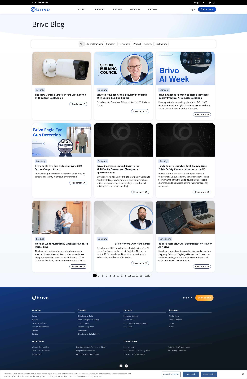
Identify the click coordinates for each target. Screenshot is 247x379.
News (171, 327)
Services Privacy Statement (134, 354)
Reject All (191, 374)
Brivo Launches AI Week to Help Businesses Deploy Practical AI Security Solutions (183, 96)
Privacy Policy (128, 347)
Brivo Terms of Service (41, 350)
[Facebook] (209, 2)
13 (141, 275)
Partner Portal (128, 319)
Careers (35, 316)
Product (40, 238)
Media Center (174, 316)
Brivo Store (127, 327)
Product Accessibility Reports (87, 354)
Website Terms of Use (40, 347)
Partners (152, 9)
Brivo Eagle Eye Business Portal (135, 323)
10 (129, 275)
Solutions (117, 9)
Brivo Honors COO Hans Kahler (132, 243)
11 (133, 275)
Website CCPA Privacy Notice (179, 347)
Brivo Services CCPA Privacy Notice (136, 350)
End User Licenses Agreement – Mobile (91, 347)
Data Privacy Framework (177, 350)
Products (82, 9)
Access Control (83, 323)
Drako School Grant (39, 323)
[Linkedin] (213, 2)
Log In (192, 9)
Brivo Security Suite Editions (88, 334)
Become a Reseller (130, 316)
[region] (123, 374)
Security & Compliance (41, 327)
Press (171, 323)
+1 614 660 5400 (40, 2)
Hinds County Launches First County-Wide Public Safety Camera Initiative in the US (182, 167)
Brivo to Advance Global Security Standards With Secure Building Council (122, 96)
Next (147, 275)
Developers (165, 238)
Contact (35, 334)
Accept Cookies (209, 374)
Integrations (82, 330)
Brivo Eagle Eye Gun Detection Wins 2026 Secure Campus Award (58, 167)
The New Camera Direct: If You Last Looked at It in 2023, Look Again (60, 96)
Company (102, 89)
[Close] (243, 374)
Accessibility (37, 354)
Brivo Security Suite (85, 316)
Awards (35, 319)
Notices (35, 330)
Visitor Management (86, 327)
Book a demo (207, 9)
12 (137, 275)
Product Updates (175, 319)
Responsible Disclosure (85, 350)
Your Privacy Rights (171, 374)
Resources (135, 9)
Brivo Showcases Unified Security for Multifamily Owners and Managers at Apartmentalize (118, 169)
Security (40, 89)
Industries (100, 9)
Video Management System (88, 319)
